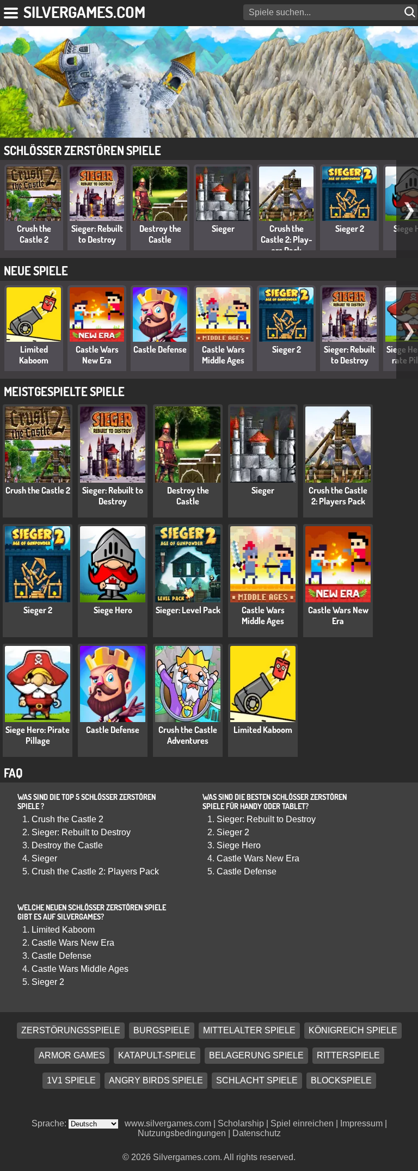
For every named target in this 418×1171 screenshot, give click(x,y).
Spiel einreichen (302, 1123)
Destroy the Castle (160, 234)
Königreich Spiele (353, 1031)
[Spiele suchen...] (410, 12)
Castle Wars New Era (97, 355)
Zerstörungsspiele (70, 1031)
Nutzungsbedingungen (182, 1133)
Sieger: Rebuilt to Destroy (97, 234)
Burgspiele (161, 1031)
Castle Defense (160, 349)
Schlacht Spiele (257, 1081)
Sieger (223, 228)
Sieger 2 (349, 228)
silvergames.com (84, 12)
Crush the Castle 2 (34, 234)
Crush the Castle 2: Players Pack (286, 239)
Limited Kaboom (33, 355)
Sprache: (50, 1123)
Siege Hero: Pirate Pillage (37, 735)
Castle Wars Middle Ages (223, 355)
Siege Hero (113, 610)
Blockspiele (341, 1081)
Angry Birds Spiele (156, 1081)
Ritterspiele (348, 1056)
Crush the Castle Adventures (187, 735)
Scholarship (241, 1123)
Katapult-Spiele (157, 1056)
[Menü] (11, 11)
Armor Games (72, 1056)
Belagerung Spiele (256, 1056)
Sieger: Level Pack (188, 610)
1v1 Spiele (71, 1081)
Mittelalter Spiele (249, 1031)
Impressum (361, 1123)
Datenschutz (256, 1133)
